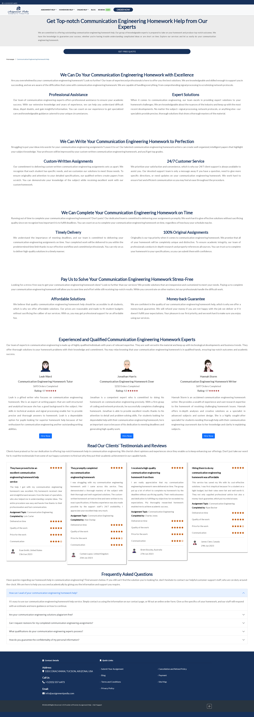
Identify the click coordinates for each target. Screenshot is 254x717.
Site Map (163, 681)
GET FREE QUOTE (127, 51)
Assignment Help (48, 10)
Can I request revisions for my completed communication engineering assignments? (51, 623)
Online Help (82, 10)
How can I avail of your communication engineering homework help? (43, 592)
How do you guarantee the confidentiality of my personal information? (44, 639)
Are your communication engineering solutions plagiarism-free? (41, 614)
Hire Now (45, 435)
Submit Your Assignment (112, 669)
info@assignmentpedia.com (60, 693)
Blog (93, 10)
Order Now (123, 9)
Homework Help (66, 10)
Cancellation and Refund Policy (173, 669)
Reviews (104, 10)
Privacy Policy (107, 688)
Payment (163, 675)
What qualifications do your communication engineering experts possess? (46, 631)
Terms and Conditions (111, 681)
